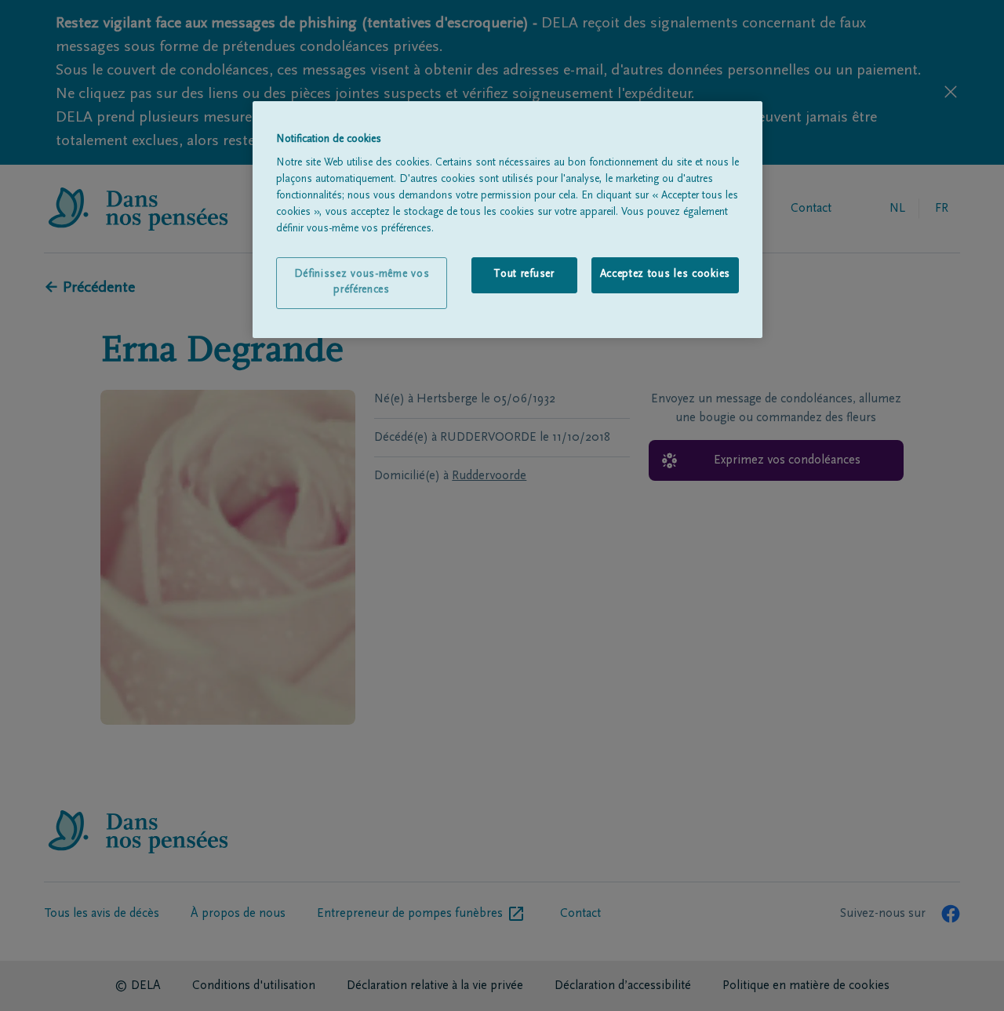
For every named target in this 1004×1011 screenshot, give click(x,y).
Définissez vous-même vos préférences (362, 282)
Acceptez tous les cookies (665, 274)
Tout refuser (523, 274)
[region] (507, 219)
